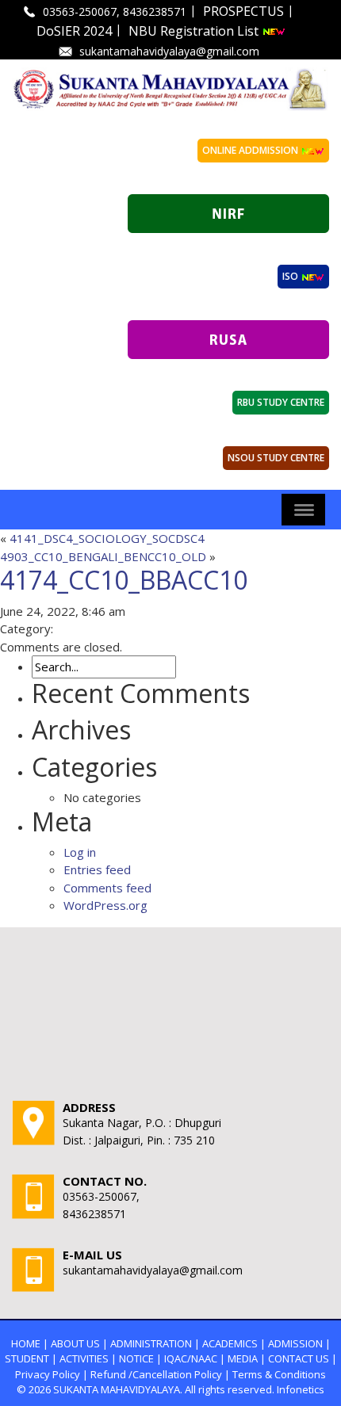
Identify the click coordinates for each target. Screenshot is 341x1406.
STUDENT (27, 1358)
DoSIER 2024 (74, 31)
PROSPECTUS (243, 11)
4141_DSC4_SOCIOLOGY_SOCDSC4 (107, 538)
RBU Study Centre (280, 402)
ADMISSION (295, 1343)
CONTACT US (298, 1358)
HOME (25, 1343)
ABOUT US (75, 1343)
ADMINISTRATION (151, 1343)
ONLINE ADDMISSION (251, 150)
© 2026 (34, 1389)
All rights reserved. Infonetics (254, 1389)
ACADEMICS (230, 1343)
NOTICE (136, 1358)
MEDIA (243, 1358)
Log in (79, 852)
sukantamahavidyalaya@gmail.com (169, 51)
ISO (291, 276)
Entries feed (97, 869)
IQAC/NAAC (190, 1358)
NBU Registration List (195, 31)
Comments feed (107, 888)
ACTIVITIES (84, 1358)
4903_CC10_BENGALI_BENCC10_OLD (103, 556)
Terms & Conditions (279, 1374)
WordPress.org (105, 905)
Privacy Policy (47, 1374)
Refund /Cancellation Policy (156, 1374)
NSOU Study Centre (276, 457)
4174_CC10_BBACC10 (123, 580)
